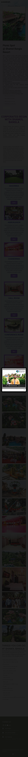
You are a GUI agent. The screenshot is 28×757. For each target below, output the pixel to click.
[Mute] (21, 386)
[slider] (13, 385)
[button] (14, 378)
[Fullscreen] (23, 386)
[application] (14, 378)
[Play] (4, 386)
